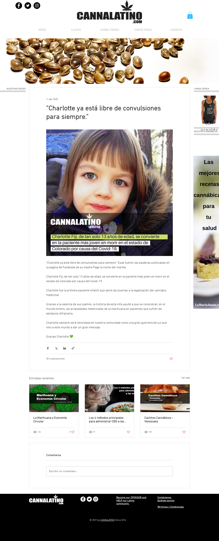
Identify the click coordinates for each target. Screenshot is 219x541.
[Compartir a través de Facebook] (47, 348)
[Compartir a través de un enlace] (73, 348)
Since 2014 (120, 520)
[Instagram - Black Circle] (37, 5)
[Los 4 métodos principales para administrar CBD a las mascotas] (109, 398)
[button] (190, 15)
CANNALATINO (107, 520)
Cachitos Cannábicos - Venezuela (158, 419)
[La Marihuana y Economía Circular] (54, 398)
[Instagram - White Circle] (95, 499)
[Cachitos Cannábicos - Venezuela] (165, 398)
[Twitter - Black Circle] (27, 5)
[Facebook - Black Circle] (18, 5)
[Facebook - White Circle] (83, 499)
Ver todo (186, 378)
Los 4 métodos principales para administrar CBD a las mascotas (106, 419)
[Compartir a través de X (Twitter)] (56, 348)
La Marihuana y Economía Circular (50, 419)
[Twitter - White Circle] (89, 499)
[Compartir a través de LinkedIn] (64, 348)
